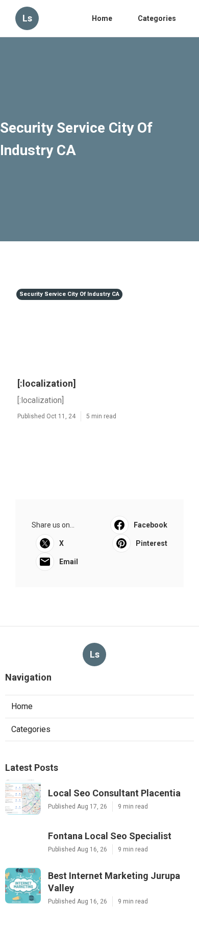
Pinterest (151, 543)
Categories (157, 18)
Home (102, 18)
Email (68, 562)
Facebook (150, 525)
